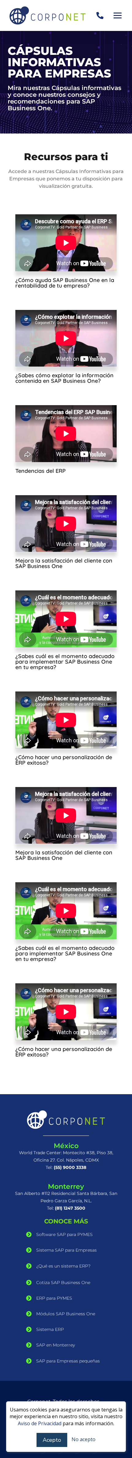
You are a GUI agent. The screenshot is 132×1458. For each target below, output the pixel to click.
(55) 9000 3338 (70, 1167)
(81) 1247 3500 (70, 1208)
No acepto (83, 1439)
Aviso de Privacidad (39, 1423)
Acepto (52, 1440)
